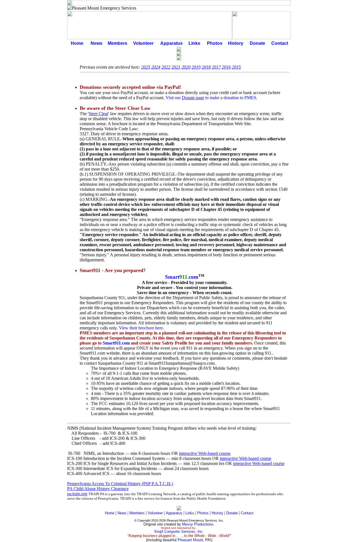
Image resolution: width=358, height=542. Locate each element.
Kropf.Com (179, 531)
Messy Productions (197, 524)
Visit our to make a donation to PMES (211, 97)
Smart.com (181, 277)
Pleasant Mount (190, 540)
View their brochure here (141, 327)
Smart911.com (116, 343)
